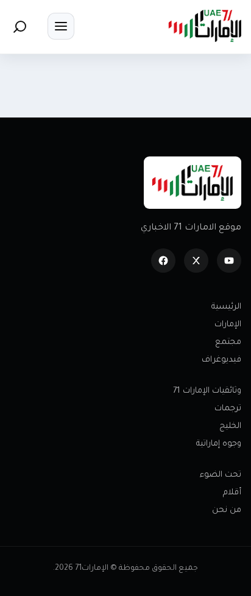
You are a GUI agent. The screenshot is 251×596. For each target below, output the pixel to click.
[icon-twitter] (196, 260)
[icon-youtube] (229, 260)
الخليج (230, 426)
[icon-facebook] (163, 260)
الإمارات (227, 324)
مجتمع (228, 342)
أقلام (232, 492)
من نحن (226, 510)
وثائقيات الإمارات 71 (207, 391)
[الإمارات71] (204, 26)
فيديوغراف (221, 360)
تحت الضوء (220, 475)
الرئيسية (226, 307)
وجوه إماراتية (218, 444)
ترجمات (227, 408)
